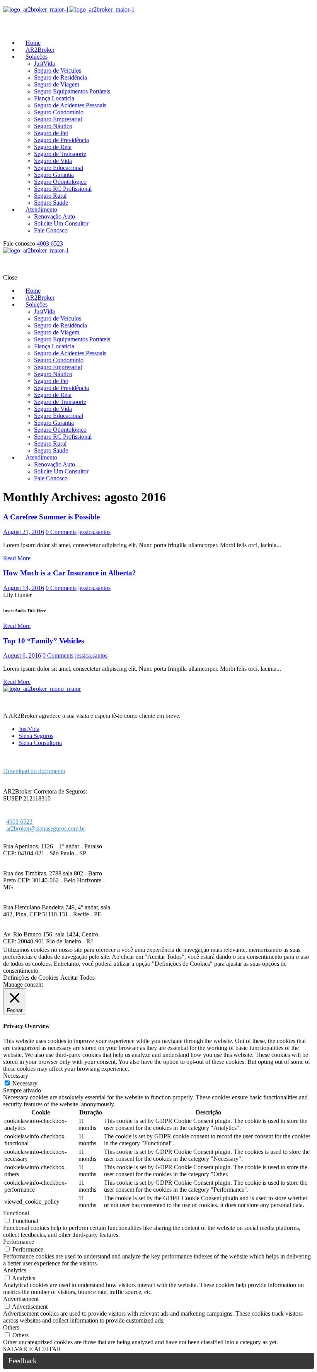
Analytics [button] (14, 1270)
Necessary (24, 1083)
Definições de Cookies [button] (30, 977)
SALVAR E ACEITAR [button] (32, 1349)
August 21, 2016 (23, 532)
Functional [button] (16, 1213)
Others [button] (11, 1327)
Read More (17, 558)
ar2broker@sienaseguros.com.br (45, 828)
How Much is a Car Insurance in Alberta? (69, 573)
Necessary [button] (15, 1075)
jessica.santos (94, 532)
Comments (61, 532)
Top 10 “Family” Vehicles (43, 641)
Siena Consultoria (40, 742)
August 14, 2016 (23, 588)
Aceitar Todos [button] (77, 977)
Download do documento (34, 771)
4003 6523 (50, 243)
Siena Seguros (36, 736)
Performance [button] (18, 1241)
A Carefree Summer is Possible (51, 517)
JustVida (29, 729)
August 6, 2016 (22, 655)
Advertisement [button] (21, 1299)
